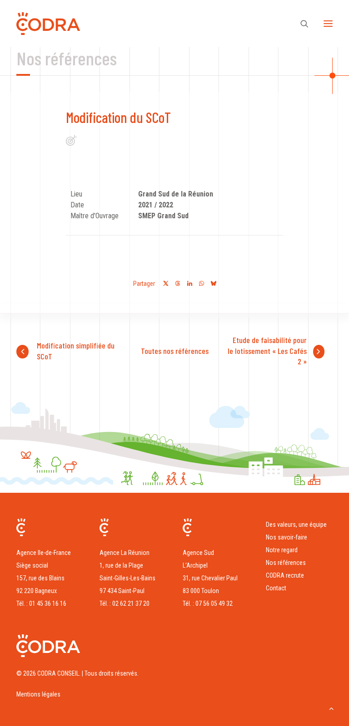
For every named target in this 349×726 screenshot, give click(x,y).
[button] (328, 23)
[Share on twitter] (165, 283)
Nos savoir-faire (286, 537)
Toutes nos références (175, 351)
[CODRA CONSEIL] (48, 23)
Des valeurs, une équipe (296, 524)
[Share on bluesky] (213, 283)
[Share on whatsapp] (201, 283)
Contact (276, 588)
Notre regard (282, 550)
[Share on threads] (177, 283)
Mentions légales (38, 694)
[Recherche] (300, 24)
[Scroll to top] (331, 707)
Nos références (286, 562)
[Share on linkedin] (189, 283)
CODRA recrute (285, 575)
